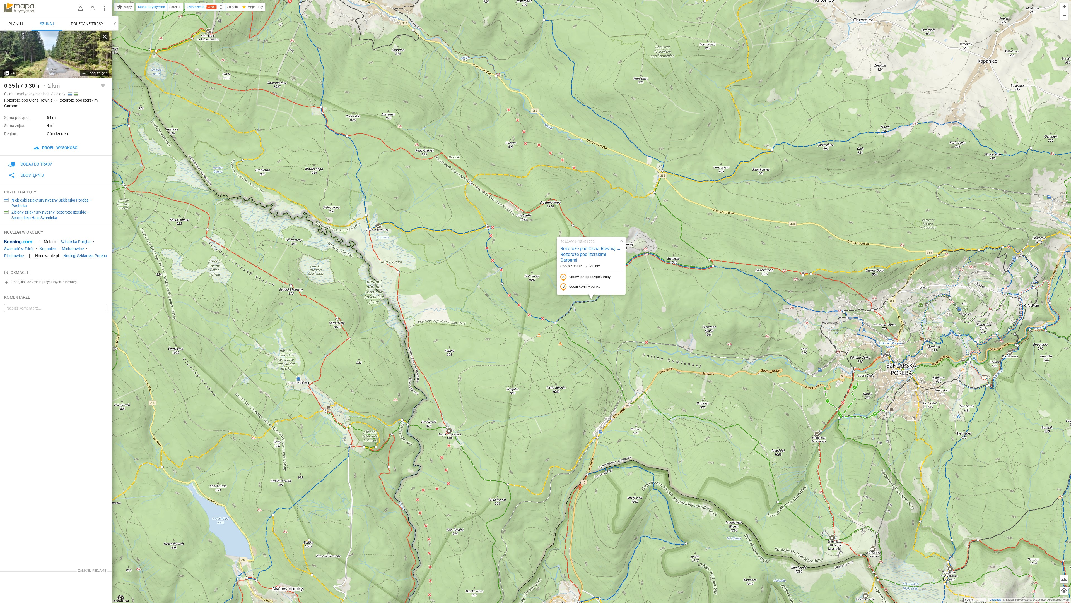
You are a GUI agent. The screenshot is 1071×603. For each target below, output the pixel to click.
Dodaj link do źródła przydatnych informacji (44, 282)
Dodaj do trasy (36, 164)
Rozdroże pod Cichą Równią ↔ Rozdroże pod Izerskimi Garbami (590, 254)
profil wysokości (59, 147)
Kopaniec (48, 249)
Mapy (127, 7)
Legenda (995, 600)
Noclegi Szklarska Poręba (85, 255)
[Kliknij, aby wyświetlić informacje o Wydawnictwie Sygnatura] (120, 598)
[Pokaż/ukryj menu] (104, 8)
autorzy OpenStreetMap (1052, 600)
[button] (772, 150)
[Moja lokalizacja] (1064, 591)
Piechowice (14, 255)
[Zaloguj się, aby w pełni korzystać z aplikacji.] (102, 85)
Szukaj (47, 23)
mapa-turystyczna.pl (19, 8)
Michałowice (73, 249)
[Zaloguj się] (80, 8)
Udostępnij (32, 175)
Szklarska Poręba (76, 242)
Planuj (15, 23)
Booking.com (18, 242)
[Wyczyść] (104, 36)
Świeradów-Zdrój (18, 249)
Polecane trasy (87, 23)
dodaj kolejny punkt (584, 286)
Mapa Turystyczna (1018, 600)
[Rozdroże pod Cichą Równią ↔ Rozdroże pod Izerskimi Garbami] (56, 54)
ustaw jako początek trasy (590, 277)
